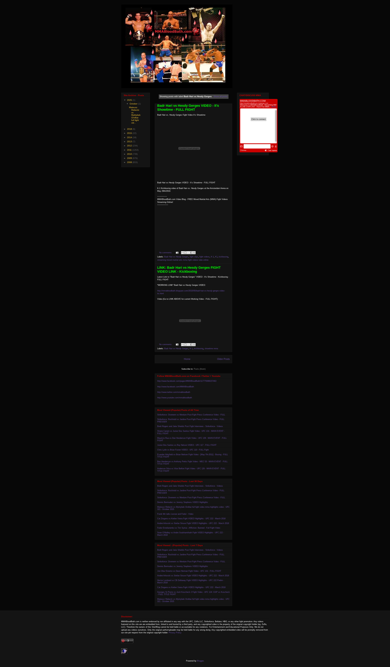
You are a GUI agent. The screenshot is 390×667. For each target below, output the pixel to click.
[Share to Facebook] (191, 252)
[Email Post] (177, 252)
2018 (130, 129)
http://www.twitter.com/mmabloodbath (173, 392)
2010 (130, 154)
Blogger (200, 661)
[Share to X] (188, 252)
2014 (130, 137)
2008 (130, 162)
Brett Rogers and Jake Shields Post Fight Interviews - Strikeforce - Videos (190, 426)
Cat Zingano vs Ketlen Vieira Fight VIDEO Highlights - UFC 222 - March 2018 (191, 518)
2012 (130, 145)
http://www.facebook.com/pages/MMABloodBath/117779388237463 (186, 381)
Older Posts (223, 359)
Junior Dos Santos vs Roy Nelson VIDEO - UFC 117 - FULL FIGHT (186, 445)
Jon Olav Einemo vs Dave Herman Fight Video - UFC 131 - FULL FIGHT (189, 571)
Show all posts (220, 96)
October (134, 103)
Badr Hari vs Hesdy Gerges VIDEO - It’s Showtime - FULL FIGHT (188, 107)
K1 (216, 257)
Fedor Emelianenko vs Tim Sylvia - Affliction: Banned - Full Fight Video (188, 528)
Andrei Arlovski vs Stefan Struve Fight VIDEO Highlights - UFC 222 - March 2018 (193, 523)
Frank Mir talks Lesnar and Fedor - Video (175, 514)
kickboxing (223, 257)
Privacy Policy (175, 632)
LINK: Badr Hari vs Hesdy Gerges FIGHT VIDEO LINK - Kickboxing (189, 269)
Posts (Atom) (200, 369)
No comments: (166, 252)
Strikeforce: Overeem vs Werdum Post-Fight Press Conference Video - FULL (191, 415)
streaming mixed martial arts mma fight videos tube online (182, 260)
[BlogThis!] (185, 252)
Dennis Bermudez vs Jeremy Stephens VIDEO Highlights (182, 502)
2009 (130, 158)
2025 (130, 100)
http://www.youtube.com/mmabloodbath (174, 397)
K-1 (212, 257)
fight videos (204, 257)
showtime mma (211, 348)
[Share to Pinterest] (194, 252)
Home (187, 359)
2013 (130, 141)
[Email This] (182, 252)
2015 (130, 133)
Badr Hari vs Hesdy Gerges (176, 257)
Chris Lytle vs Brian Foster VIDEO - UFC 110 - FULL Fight (183, 450)
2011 (129, 150)
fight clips (194, 257)
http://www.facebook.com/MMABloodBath (175, 386)
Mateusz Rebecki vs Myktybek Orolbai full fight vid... (134, 115)
